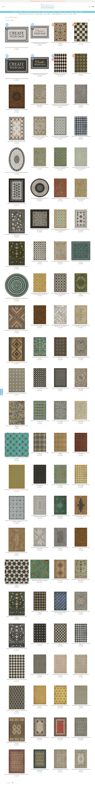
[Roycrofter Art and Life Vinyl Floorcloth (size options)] (80, 485)
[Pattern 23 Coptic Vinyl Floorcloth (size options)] (15, 597)
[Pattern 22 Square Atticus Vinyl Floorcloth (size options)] (36, 202)
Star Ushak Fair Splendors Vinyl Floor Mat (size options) (80, 693)
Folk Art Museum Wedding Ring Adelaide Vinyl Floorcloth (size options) (58, 213)
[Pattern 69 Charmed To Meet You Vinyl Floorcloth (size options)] (36, 117)
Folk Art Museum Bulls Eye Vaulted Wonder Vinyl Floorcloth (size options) (14, 269)
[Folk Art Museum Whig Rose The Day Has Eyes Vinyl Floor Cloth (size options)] (15, 457)
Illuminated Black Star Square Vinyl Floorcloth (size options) (15, 524)
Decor (20, 12)
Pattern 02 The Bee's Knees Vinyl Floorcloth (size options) (58, 637)
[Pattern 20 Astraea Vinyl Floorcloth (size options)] (36, 230)
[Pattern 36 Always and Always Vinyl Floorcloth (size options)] (15, 541)
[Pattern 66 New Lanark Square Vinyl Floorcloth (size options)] (15, 766)
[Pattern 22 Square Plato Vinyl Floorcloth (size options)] (80, 230)
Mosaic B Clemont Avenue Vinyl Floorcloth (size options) (80, 213)
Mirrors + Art (45, 12)
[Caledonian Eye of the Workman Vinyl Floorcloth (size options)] (15, 89)
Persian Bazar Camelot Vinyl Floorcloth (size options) (80, 269)
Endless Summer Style (23, 14)
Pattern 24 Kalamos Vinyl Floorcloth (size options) (14, 354)
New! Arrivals (31, 14)
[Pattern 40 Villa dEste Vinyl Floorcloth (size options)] (80, 541)
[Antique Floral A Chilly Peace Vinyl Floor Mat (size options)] (80, 372)
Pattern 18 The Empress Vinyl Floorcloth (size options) (37, 609)
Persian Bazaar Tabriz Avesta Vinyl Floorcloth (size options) (58, 468)
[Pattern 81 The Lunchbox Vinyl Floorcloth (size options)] (80, 626)
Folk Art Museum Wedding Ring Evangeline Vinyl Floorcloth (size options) (58, 129)
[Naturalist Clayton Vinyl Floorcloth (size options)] (80, 597)
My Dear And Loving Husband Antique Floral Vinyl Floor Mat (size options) (15, 213)
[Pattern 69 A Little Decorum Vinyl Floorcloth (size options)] (58, 230)
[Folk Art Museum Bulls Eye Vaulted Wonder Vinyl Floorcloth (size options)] (15, 258)
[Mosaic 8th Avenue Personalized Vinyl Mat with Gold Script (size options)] (36, 33)
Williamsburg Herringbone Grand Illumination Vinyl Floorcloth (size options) (58, 298)
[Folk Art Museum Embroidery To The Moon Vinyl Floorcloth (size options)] (36, 457)
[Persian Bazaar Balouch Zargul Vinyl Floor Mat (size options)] (15, 654)
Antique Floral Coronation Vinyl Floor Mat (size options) (58, 185)
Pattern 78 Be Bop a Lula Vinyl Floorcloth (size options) (58, 722)
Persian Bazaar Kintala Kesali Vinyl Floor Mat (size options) (37, 693)
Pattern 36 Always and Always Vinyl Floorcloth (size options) (15, 553)
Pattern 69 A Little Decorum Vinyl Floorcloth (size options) (58, 241)
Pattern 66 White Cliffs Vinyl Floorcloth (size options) (36, 412)
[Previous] (2, 1)
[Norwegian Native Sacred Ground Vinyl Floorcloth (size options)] (15, 485)
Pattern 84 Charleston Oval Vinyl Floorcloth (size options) (15, 157)
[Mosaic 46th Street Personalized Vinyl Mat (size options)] (15, 61)
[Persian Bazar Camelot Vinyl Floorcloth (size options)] (80, 258)
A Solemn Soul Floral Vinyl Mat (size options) (37, 721)
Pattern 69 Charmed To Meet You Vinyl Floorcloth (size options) (37, 129)
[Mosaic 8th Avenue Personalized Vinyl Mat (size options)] (15, 33)
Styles (45, 14)
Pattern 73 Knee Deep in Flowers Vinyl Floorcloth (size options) (36, 750)
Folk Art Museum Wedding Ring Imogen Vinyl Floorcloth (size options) (58, 269)
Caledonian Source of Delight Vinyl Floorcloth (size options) (36, 298)
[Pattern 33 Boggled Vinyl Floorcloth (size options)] (58, 314)
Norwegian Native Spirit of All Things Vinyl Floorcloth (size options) (80, 468)
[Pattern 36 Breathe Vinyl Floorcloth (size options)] (36, 314)
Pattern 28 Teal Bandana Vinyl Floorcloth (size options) (80, 778)
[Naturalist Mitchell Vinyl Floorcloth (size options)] (80, 89)
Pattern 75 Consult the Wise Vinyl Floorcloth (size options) (80, 722)
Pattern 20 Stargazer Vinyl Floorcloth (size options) (58, 354)
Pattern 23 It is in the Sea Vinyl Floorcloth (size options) (80, 129)
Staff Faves (70, 14)
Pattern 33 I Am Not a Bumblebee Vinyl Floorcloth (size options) (58, 157)
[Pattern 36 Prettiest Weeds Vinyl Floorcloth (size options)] (80, 513)
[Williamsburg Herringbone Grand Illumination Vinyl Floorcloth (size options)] (58, 286)
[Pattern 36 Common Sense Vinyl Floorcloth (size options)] (36, 89)
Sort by (7, 20)
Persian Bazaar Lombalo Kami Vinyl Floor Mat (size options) (37, 665)
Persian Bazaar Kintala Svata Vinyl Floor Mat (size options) (15, 693)
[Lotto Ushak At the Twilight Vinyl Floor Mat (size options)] (58, 372)
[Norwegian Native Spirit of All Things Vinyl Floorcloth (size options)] (80, 457)
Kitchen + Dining (28, 12)
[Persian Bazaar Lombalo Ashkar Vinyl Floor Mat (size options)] (58, 654)
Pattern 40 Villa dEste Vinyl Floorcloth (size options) (80, 553)
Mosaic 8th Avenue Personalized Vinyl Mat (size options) (14, 44)
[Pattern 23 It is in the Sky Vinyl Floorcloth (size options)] (80, 569)
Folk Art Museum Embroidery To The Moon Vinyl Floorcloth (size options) (36, 468)
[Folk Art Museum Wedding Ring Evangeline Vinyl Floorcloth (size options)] (58, 117)
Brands (48, 14)
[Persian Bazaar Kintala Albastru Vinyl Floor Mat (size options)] (80, 654)
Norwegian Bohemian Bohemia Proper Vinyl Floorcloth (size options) (15, 298)
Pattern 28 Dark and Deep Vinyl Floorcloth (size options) (36, 440)
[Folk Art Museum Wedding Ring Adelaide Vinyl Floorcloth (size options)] (58, 202)
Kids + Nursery (79, 12)
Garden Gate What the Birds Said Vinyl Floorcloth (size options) (15, 384)
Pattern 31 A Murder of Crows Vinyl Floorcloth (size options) (15, 637)
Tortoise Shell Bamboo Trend (57, 14)
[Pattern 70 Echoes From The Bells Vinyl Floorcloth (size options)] (15, 400)
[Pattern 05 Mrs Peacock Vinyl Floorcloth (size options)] (36, 372)
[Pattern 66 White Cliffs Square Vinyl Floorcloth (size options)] (80, 738)
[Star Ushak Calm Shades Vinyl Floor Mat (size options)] (15, 710)
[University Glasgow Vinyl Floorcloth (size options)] (58, 485)
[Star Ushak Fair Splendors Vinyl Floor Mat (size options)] (80, 682)
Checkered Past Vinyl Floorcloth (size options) (80, 43)
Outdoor (70, 12)
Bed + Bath (37, 12)
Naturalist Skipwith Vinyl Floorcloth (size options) (58, 608)
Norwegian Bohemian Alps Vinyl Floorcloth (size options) (36, 496)
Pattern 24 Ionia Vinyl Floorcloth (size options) (36, 580)
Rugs (65, 12)
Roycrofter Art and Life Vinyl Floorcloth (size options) (80, 496)
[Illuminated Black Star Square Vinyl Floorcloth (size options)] (15, 513)
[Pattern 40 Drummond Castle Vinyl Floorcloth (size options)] (80, 314)
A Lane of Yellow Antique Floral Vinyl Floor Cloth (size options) (80, 185)
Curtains (59, 12)
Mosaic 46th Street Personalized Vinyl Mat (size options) (14, 72)
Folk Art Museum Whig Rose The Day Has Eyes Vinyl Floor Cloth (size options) (15, 468)
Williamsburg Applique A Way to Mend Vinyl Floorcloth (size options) (80, 298)
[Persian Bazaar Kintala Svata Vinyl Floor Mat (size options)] (15, 682)
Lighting (53, 12)
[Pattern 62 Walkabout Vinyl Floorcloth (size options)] (58, 513)
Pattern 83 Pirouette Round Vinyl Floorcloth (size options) (36, 185)
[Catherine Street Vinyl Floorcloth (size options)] (15, 173)
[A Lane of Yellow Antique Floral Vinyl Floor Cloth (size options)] (80, 173)
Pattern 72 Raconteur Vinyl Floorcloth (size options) (58, 750)
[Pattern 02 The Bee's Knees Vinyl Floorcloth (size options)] (58, 626)
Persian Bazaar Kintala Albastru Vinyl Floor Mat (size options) (80, 665)
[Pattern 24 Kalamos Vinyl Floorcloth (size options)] (15, 342)
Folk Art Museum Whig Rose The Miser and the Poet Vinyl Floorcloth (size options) (36, 269)
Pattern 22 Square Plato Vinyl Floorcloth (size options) (80, 241)
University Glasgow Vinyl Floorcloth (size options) (58, 495)
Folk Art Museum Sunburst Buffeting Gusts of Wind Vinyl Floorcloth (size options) (58, 100)
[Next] (93, 1)
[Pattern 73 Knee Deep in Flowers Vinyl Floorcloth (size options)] (36, 738)
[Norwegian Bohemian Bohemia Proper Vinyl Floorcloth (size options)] (15, 286)
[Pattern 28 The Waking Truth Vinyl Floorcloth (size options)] (15, 428)
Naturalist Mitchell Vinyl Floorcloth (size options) (80, 100)
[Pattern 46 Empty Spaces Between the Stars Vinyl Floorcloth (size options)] (58, 541)
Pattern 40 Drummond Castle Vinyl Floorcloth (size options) (80, 326)
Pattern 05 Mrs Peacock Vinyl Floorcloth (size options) (36, 384)
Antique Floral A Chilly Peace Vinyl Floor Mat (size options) (80, 384)
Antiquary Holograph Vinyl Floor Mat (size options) (58, 693)
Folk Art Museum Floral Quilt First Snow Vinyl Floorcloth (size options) (80, 157)
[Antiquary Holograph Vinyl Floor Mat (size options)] (58, 682)
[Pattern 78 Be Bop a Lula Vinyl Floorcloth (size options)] (58, 710)
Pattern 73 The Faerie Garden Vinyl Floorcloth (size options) (15, 750)
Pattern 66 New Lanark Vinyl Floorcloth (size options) (58, 412)
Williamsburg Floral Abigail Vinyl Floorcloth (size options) (58, 44)
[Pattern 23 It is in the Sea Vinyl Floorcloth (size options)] (80, 117)
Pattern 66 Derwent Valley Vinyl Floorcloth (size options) (80, 412)
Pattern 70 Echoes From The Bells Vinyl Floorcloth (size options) (15, 412)
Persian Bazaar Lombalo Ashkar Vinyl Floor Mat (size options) (58, 665)
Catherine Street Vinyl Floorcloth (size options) (14, 184)
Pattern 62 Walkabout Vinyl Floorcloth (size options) (58, 524)
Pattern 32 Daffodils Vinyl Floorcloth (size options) (36, 553)
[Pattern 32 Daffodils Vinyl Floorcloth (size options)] (36, 541)
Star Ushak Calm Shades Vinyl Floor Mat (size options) (15, 722)
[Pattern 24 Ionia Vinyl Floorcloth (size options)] (36, 569)
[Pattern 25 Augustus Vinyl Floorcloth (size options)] (58, 428)
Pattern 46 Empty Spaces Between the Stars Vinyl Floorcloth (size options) (58, 553)
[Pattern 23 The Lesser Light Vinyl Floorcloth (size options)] (80, 428)
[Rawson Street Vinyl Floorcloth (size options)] (15, 117)
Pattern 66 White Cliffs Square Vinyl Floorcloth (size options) (80, 750)
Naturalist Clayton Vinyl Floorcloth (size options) (80, 608)
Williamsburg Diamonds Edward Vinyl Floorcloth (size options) (58, 72)
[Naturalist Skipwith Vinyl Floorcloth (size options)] (58, 597)
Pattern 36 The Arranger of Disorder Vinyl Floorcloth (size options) (15, 241)
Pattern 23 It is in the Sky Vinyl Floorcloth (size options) (80, 581)
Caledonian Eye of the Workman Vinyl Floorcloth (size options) (15, 100)
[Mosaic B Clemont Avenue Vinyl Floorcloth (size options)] (80, 202)
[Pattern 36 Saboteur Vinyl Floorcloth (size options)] (15, 569)
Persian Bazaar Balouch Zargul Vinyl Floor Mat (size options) (15, 665)
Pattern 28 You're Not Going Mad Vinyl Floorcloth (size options (36, 778)
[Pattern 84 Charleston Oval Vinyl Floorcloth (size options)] (15, 145)
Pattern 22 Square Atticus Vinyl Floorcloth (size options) (36, 213)
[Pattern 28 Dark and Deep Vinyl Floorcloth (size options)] (36, 428)
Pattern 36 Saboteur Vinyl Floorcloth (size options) (14, 581)
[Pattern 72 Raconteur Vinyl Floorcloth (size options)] (58, 738)
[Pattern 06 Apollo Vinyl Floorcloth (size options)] (36, 626)
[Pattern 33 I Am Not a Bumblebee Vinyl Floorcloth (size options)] (58, 145)
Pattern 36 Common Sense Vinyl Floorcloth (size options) (36, 100)
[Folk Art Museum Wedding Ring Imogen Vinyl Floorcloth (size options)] (58, 258)
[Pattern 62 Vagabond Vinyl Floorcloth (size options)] (15, 314)
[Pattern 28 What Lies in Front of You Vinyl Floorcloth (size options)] (58, 766)
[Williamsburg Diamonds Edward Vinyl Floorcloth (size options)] (58, 61)
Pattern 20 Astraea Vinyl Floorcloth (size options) (37, 240)
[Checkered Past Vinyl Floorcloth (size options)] (80, 33)
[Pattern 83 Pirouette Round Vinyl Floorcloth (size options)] (36, 173)
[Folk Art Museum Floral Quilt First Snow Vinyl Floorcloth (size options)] (80, 145)
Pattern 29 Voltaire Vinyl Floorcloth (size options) (58, 580)
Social (65, 14)
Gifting (74, 14)
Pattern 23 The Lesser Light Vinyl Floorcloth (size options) (80, 440)
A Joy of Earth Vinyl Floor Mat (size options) (36, 156)
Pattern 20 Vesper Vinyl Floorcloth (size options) (36, 353)
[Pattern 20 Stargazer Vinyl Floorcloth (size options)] (58, 342)
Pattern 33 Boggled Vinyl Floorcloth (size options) (58, 326)
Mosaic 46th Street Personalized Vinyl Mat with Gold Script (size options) (36, 72)
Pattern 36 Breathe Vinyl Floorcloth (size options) (37, 325)
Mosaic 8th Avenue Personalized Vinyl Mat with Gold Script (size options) (36, 44)
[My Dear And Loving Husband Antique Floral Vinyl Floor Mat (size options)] (15, 202)
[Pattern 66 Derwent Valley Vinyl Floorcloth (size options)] (80, 400)
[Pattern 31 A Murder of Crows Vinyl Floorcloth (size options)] (15, 626)
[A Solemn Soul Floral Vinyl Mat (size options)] (36, 710)
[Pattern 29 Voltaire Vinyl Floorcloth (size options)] (58, 569)
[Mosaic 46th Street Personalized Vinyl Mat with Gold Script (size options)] (36, 61)
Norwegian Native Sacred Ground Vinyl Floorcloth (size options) (15, 496)
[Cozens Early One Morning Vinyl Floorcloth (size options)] (80, 342)
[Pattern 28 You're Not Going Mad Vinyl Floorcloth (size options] (36, 766)
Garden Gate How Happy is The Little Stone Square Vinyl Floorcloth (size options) (36, 524)
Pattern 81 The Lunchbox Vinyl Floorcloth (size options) (80, 637)
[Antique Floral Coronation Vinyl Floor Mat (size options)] (58, 173)
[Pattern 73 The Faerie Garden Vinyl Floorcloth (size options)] (15, 738)
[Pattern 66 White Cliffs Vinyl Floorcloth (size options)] (36, 400)
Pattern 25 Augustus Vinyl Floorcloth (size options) (58, 440)
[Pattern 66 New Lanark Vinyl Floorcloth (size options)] (58, 400)
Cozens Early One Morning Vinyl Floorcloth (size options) (80, 354)
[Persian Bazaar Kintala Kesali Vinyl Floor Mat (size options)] (36, 682)
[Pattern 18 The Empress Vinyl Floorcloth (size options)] (36, 597)
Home (6, 17)
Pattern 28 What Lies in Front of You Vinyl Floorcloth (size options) (58, 778)
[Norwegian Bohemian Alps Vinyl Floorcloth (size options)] (36, 485)
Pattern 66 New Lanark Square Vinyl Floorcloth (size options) (15, 778)
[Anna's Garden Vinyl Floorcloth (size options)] (80, 61)
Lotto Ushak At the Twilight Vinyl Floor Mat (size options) (58, 384)
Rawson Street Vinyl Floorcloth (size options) (15, 128)
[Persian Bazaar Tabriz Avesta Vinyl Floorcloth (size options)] (58, 457)
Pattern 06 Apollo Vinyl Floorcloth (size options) (36, 636)
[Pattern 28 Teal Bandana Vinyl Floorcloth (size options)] (80, 766)
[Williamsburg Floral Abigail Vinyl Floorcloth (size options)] (58, 33)
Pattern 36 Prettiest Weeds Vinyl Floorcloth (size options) (80, 524)
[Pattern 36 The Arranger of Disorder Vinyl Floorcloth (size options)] (15, 230)
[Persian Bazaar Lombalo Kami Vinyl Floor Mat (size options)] (36, 654)
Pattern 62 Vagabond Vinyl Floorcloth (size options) (14, 326)
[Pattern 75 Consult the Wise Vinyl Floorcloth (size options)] (80, 710)
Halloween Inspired (39, 14)
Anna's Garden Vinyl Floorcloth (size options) (80, 71)
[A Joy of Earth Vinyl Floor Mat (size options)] (36, 145)
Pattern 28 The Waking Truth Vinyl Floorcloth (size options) (15, 440)
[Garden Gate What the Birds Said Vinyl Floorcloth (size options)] (15, 372)
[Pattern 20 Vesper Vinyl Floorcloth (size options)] (36, 342)
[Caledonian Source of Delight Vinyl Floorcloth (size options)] (36, 286)
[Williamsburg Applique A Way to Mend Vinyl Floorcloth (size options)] (80, 286)
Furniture (14, 12)
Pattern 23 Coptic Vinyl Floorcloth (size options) (15, 608)
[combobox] (12, 6)
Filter (13, 20)
